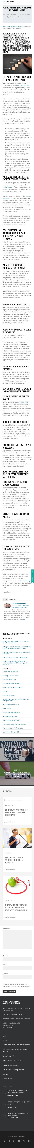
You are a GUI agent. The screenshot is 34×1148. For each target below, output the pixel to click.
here (23, 619)
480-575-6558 (19, 1015)
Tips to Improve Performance (17, 17)
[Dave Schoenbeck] (7, 609)
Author (5, 599)
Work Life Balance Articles (11, 732)
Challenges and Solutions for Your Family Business (16, 653)
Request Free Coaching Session (13, 1070)
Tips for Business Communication (14, 724)
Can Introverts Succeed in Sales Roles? (15, 658)
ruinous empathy (25, 402)
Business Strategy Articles (11, 683)
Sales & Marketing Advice (11, 712)
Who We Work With (9, 1056)
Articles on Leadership (10, 672)
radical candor (8, 187)
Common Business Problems (12, 687)
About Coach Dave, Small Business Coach (16, 1045)
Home (4, 26)
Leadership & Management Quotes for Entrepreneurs (16, 700)
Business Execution (9, 680)
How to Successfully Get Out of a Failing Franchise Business (16, 642)
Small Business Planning (11, 720)
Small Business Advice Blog (12, 1061)
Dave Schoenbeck (11, 14)
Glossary (5, 691)
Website (5, 974)
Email (5, 965)
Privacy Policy (7, 1079)
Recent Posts (12, 599)
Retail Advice (7, 708)
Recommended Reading (10, 1065)
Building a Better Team (10, 676)
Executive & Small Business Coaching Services (15, 1050)
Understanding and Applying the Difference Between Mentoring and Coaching (15, 662)
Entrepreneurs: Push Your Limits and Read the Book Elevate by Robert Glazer (17, 647)
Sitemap (5, 1074)
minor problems (25, 85)
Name (5, 956)
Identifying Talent (9, 695)
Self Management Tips (10, 716)
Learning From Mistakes (11, 705)
